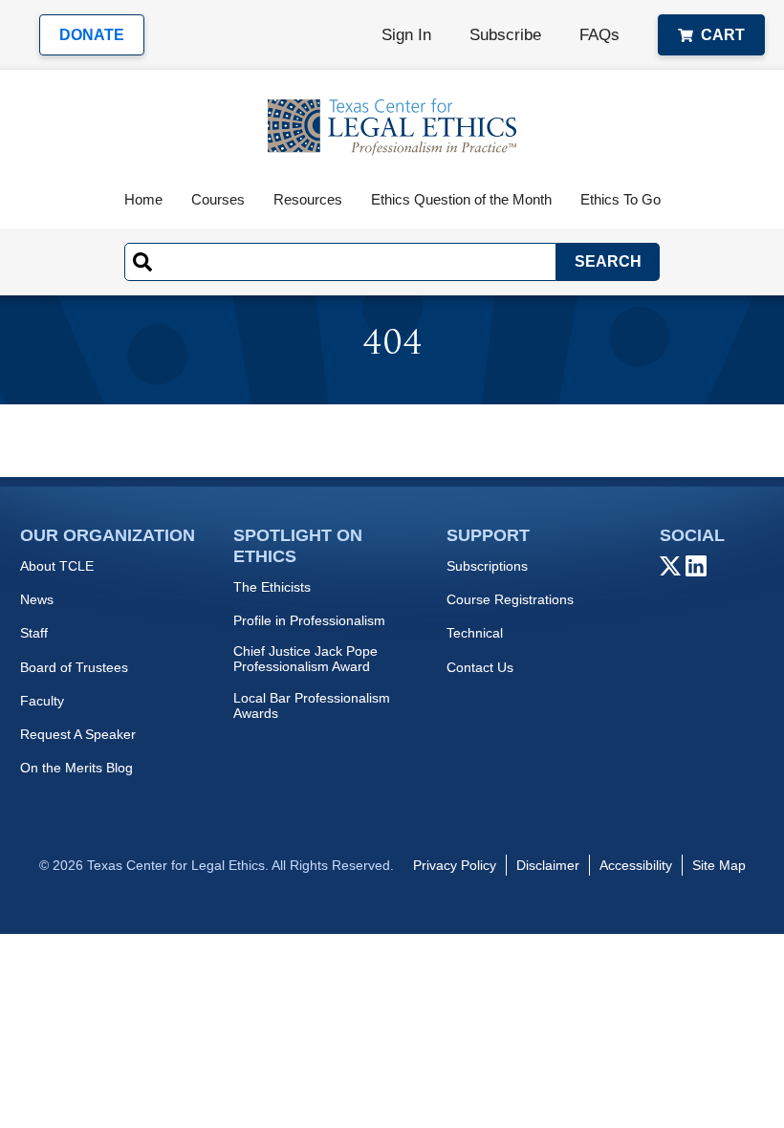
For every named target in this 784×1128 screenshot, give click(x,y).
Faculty (42, 700)
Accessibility (635, 865)
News (37, 599)
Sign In (406, 35)
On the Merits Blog (76, 767)
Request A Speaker (78, 734)
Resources (307, 199)
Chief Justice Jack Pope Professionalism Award (305, 658)
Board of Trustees (74, 667)
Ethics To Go (620, 199)
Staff (34, 632)
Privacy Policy (454, 865)
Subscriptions (487, 566)
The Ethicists (272, 587)
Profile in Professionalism (309, 620)
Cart (723, 35)
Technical (474, 632)
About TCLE (57, 566)
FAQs (599, 35)
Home (143, 199)
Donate (91, 35)
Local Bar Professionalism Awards (311, 705)
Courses (218, 199)
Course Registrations (510, 599)
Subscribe (505, 35)
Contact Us (479, 667)
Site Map (719, 865)
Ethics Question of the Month (461, 199)
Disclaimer (547, 865)
